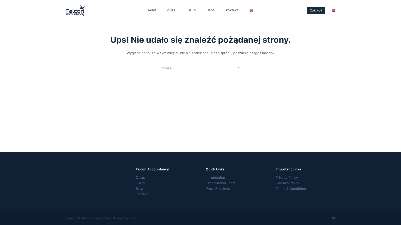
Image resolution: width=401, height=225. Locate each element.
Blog (211, 10)
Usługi (191, 10)
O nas (171, 10)
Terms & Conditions (291, 188)
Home (152, 10)
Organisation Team (220, 183)
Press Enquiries (218, 188)
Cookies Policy (287, 183)
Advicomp (130, 218)
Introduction (215, 177)
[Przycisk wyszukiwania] (238, 68)
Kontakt (232, 10)
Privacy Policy (287, 177)
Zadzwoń (316, 10)
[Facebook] (333, 218)
